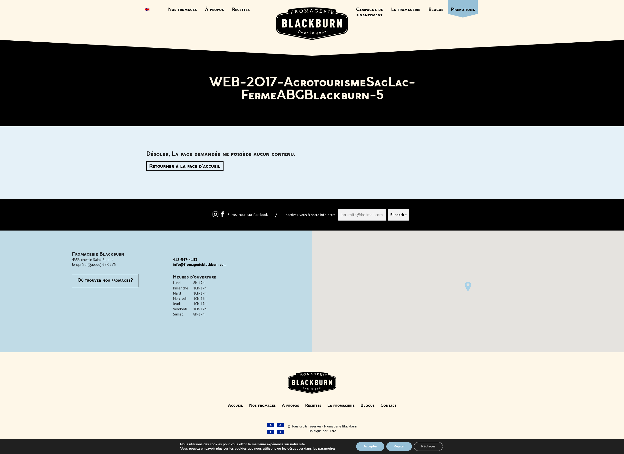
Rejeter (399, 446)
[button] (468, 286)
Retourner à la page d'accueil (185, 166)
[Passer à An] (147, 10)
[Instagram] (215, 215)
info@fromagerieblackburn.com (199, 264)
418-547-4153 (185, 259)
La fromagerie (405, 10)
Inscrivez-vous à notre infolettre (310, 215)
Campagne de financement (369, 12)
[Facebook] (222, 215)
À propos (214, 10)
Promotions (463, 10)
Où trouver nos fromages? (105, 280)
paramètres (327, 448)
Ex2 (333, 430)
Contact (388, 406)
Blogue (436, 10)
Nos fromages (182, 10)
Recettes (241, 10)
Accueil (235, 406)
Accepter (370, 446)
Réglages (428, 446)
